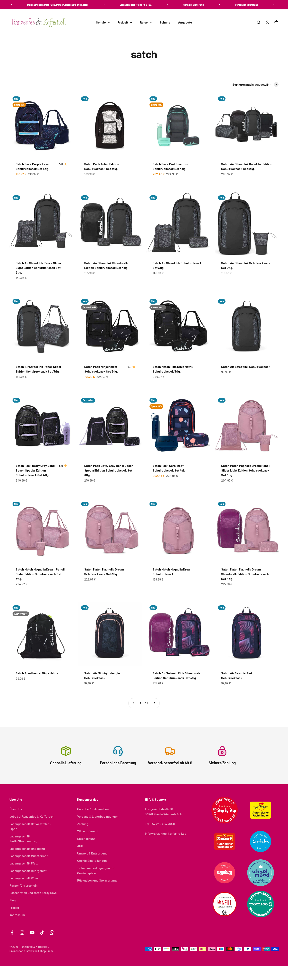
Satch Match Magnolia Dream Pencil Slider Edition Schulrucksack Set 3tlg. (40, 574)
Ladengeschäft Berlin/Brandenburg (23, 838)
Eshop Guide (46, 951)
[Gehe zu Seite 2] (154, 703)
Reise (144, 22)
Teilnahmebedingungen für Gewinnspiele (96, 870)
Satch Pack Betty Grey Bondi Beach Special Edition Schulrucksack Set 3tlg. (108, 470)
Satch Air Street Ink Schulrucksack (245, 366)
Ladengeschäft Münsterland (28, 856)
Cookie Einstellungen (92, 860)
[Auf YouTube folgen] (32, 932)
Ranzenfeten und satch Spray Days (33, 892)
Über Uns (15, 809)
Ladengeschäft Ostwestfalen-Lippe (30, 826)
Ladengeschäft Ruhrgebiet (28, 871)
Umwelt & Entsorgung (92, 853)
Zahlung (82, 824)
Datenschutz (86, 838)
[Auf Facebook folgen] (12, 932)
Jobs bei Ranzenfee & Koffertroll (31, 816)
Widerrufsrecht (88, 831)
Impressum (17, 915)
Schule (101, 22)
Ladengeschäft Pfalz (23, 863)
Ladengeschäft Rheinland (27, 848)
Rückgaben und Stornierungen (98, 880)
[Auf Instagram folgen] (22, 932)
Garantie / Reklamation (93, 809)
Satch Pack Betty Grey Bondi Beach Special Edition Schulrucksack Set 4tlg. (35, 470)
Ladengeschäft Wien (23, 878)
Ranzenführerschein (23, 885)
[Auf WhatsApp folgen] (52, 932)
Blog (12, 900)
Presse (14, 907)
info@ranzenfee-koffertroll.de (165, 833)
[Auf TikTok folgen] (42, 932)
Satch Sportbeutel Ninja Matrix (37, 673)
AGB (80, 846)
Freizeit (123, 22)
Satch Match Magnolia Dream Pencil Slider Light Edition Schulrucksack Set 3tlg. (245, 470)
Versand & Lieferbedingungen (98, 816)
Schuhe (164, 22)
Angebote (185, 22)
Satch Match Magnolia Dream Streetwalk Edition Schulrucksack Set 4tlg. (245, 574)
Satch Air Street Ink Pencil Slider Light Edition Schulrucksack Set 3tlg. (38, 267)
